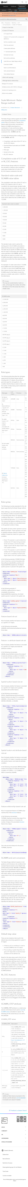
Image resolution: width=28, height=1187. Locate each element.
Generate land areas (8, 55)
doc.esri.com (12, 15)
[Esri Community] (18, 1120)
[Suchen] (22, 2)
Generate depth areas (10, 51)
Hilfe (15, 10)
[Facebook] (18, 1117)
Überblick (5, 6)
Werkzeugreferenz (23, 10)
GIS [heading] (2, 1134)
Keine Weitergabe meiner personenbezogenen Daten (14, 1180)
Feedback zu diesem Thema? (19, 1110)
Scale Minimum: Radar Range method (13, 61)
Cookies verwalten (7, 1175)
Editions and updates (7, 93)
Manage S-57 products (7, 83)
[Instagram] (21, 1120)
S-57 (19, 23)
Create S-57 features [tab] (8, 30)
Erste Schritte (10, 10)
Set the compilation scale (10, 42)
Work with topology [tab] (8, 77)
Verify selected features (9, 71)
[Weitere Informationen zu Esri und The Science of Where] (4, 1120)
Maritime (14, 23)
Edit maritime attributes (9, 58)
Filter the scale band (8, 45)
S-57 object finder (8, 33)
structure (14, 812)
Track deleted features (9, 74)
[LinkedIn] (25, 1117)
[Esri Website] (4, 2)
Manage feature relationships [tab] (10, 80)
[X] (21, 1117)
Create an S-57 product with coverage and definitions (14, 37)
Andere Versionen (15, 107)
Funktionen (13, 6)
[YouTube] (25, 1120)
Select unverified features (10, 67)
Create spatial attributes (9, 48)
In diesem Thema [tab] (6, 114)
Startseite (4, 10)
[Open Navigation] (26, 2)
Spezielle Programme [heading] (6, 1141)
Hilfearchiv (4, 110)
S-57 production (7, 24)
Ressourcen (22, 6)
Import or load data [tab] (8, 27)
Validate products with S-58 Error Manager (12, 87)
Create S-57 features (17, 24)
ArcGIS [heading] (3, 1127)
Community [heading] (4, 1130)
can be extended (20, 1098)
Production (7, 23)
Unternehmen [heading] (4, 1138)
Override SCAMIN (8, 64)
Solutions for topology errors (9, 90)
